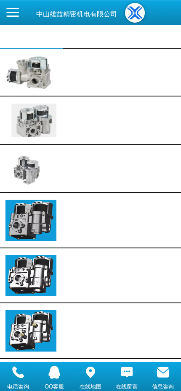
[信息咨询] (163, 372)
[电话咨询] (18, 372)
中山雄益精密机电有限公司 (76, 14)
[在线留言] (127, 372)
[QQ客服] (54, 372)
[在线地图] (90, 372)
